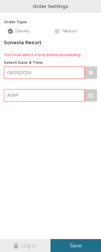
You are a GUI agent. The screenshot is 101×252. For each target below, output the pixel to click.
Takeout (69, 31)
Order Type (15, 22)
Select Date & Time (23, 62)
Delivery (22, 31)
